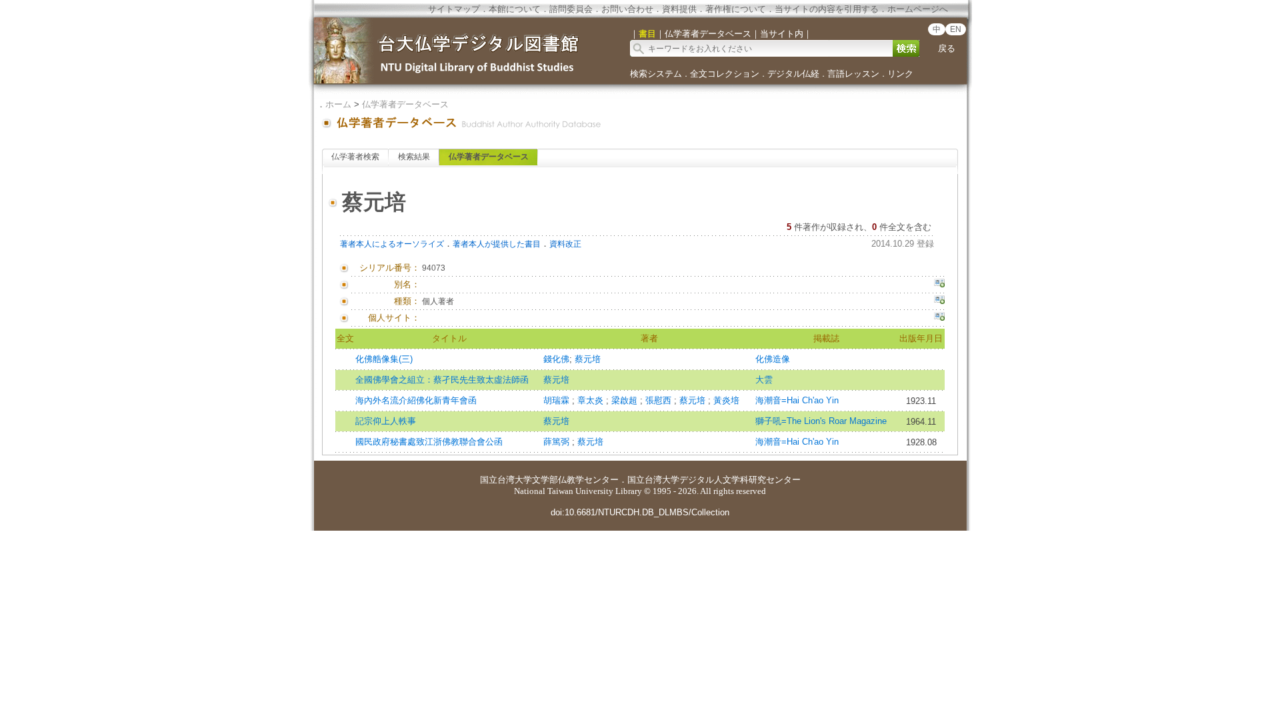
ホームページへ (917, 9)
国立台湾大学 (506, 480)
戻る (946, 48)
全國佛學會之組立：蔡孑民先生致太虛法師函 (442, 380)
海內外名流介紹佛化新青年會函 (416, 400)
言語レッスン (853, 74)
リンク (900, 74)
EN (955, 29)
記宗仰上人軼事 (385, 421)
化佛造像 (772, 359)
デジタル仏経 (793, 74)
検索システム (656, 74)
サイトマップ (454, 9)
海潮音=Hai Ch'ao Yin (797, 400)
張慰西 (659, 400)
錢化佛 (556, 359)
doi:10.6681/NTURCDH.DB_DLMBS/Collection (640, 512)
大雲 (764, 380)
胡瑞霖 (557, 400)
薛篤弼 (557, 442)
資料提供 (679, 9)
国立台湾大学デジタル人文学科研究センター (714, 480)
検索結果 (414, 156)
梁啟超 (625, 400)
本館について (515, 9)
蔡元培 (588, 359)
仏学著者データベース (405, 104)
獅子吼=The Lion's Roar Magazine (821, 421)
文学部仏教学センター (575, 480)
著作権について (735, 9)
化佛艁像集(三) (384, 359)
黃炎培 (726, 400)
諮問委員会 (571, 9)
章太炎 (591, 400)
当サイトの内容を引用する (827, 9)
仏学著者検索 (355, 156)
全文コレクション (724, 74)
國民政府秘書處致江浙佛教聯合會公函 (429, 442)
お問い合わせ (627, 9)
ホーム (338, 104)
